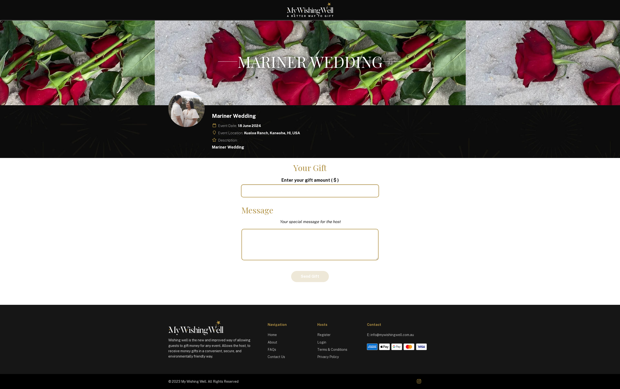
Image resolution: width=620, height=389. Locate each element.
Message (257, 210)
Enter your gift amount (310, 180)
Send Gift (310, 276)
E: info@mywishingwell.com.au (390, 335)
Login (321, 342)
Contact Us (276, 357)
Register (324, 335)
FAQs (272, 350)
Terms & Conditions (332, 350)
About (272, 342)
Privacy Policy (328, 357)
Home (272, 335)
